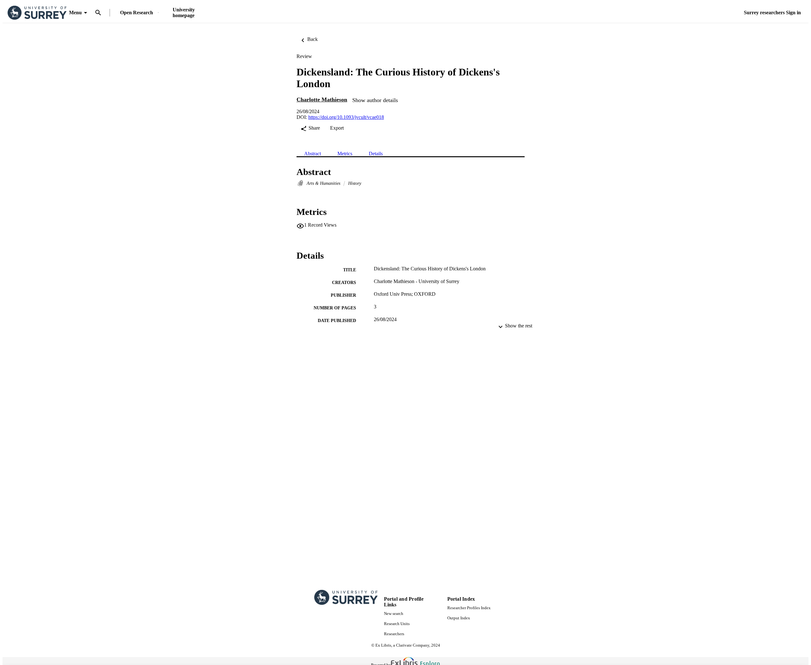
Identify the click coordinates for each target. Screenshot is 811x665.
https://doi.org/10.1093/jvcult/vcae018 (346, 117)
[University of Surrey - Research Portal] (37, 13)
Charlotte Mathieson (322, 99)
